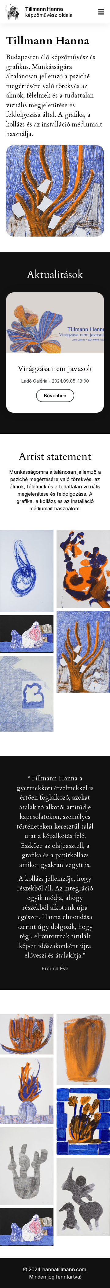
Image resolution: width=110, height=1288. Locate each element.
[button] (101, 12)
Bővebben (55, 395)
